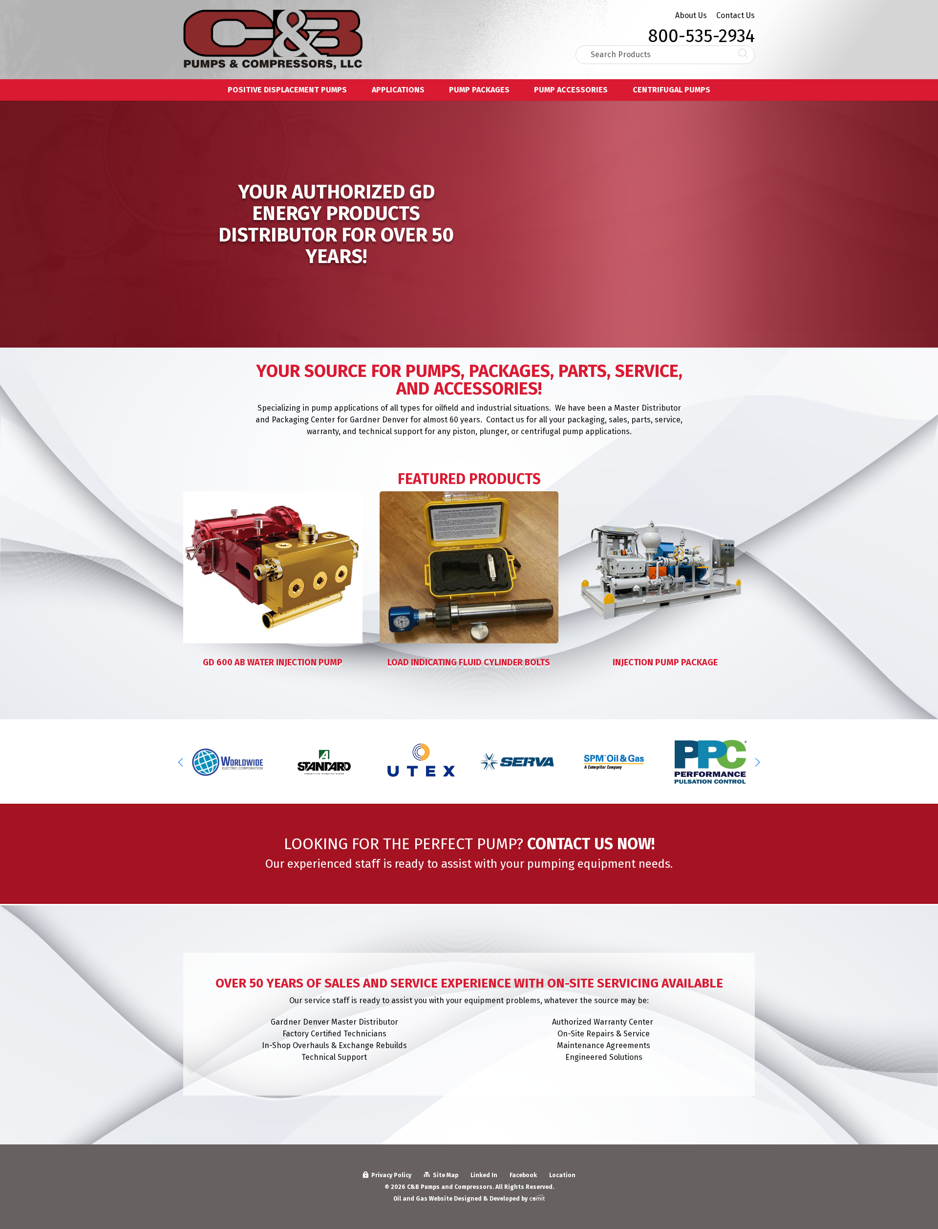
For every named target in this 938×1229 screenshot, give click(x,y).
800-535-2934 (701, 33)
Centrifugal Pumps (671, 90)
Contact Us (735, 15)
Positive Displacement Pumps (287, 90)
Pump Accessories (571, 90)
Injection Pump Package (665, 662)
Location (562, 1175)
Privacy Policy (391, 1175)
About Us (691, 15)
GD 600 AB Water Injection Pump (272, 662)
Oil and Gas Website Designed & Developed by (461, 1198)
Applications (398, 90)
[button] (757, 762)
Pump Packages (479, 90)
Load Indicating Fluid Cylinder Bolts (468, 662)
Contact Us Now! (591, 843)
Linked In (483, 1175)
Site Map (445, 1175)
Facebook (523, 1175)
